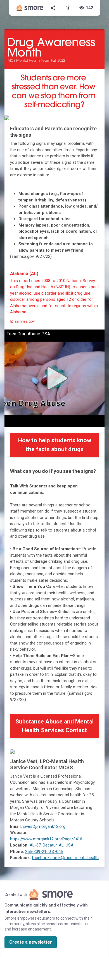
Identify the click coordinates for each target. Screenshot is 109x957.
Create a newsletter (30, 942)
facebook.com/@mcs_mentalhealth (65, 857)
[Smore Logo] (30, 7)
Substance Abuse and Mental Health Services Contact (54, 726)
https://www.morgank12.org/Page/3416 (46, 838)
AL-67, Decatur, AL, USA (52, 845)
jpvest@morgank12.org (44, 826)
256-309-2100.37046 (44, 851)
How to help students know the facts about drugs (54, 445)
